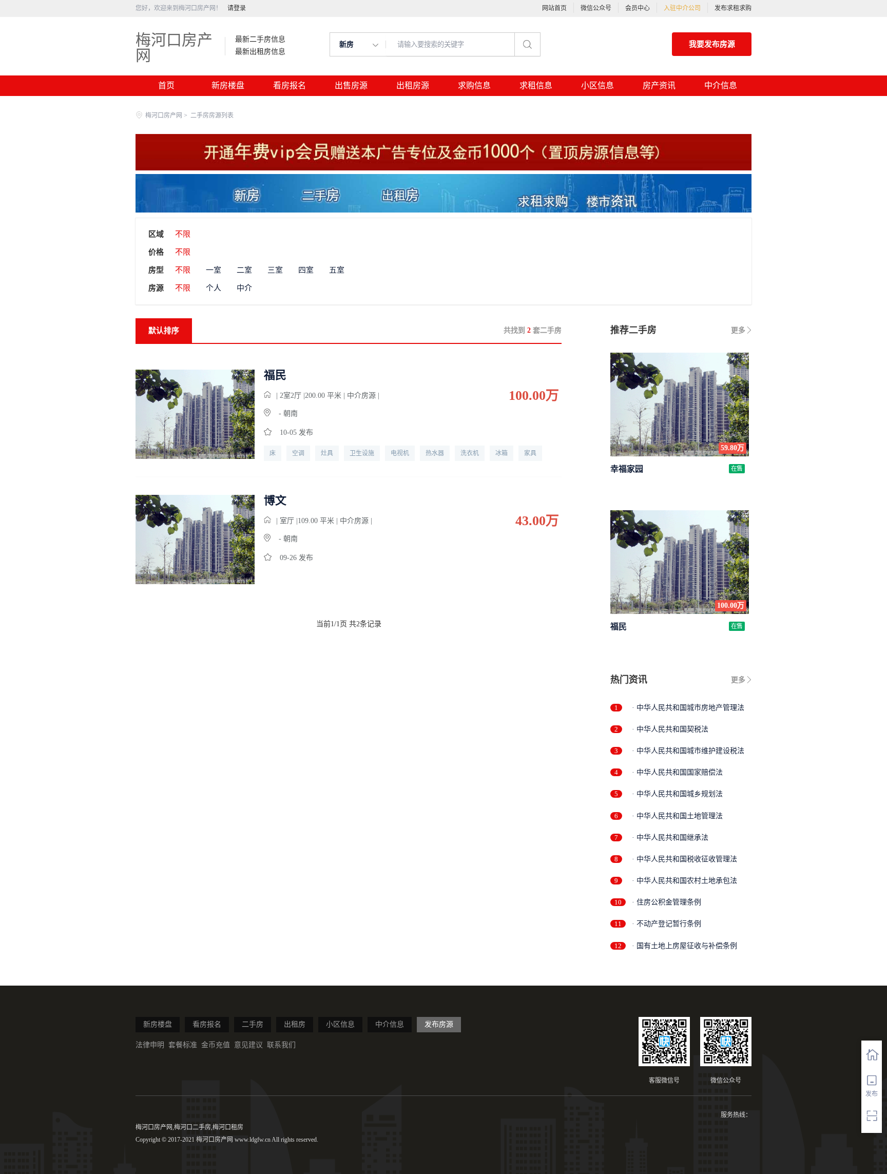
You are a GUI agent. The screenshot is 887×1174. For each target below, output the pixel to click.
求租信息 (535, 85)
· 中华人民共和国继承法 (670, 837)
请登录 (236, 8)
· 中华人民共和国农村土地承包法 (684, 880)
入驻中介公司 (682, 8)
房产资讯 (659, 85)
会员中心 (637, 8)
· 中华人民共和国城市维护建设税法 (688, 751)
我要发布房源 (712, 44)
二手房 (252, 1024)
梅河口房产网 (174, 47)
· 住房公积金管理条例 (666, 902)
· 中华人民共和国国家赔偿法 (677, 772)
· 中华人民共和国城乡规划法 (677, 794)
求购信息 (474, 85)
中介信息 (720, 85)
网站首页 (554, 8)
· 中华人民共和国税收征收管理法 (684, 859)
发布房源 (439, 1024)
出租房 (294, 1024)
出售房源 (351, 85)
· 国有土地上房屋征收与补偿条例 (684, 946)
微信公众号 (596, 8)
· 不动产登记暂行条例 (666, 924)
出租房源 (412, 85)
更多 (738, 330)
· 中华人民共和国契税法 (670, 729)
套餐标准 (182, 1045)
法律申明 (150, 1045)
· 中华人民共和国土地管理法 (677, 816)
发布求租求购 (733, 8)
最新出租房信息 (260, 51)
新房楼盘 (227, 85)
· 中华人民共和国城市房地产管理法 (688, 707)
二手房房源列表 (212, 115)
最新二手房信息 (260, 39)
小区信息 (597, 85)
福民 (275, 375)
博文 (275, 500)
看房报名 (289, 85)
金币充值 (215, 1045)
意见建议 (248, 1045)
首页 (166, 85)
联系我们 (281, 1045)
